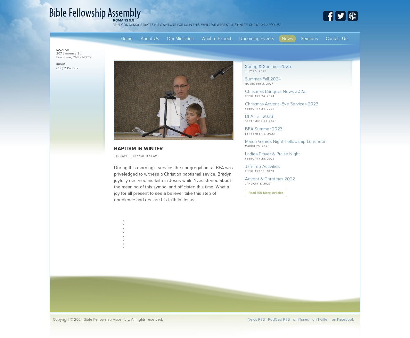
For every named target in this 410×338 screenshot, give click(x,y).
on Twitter (320, 319)
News (287, 38)
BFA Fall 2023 (259, 116)
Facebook (328, 16)
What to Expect (216, 38)
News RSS (256, 319)
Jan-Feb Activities (262, 166)
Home (127, 38)
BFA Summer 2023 (264, 129)
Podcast (353, 16)
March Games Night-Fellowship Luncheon (286, 141)
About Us (150, 38)
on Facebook (343, 319)
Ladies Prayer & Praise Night (272, 154)
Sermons (309, 38)
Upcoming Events (256, 38)
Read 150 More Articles (266, 193)
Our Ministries (180, 38)
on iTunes (301, 319)
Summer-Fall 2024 (263, 79)
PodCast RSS (279, 319)
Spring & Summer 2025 (268, 66)
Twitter (340, 16)
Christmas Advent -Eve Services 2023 (281, 104)
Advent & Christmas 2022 (270, 179)
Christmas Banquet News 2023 (275, 91)
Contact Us (336, 38)
